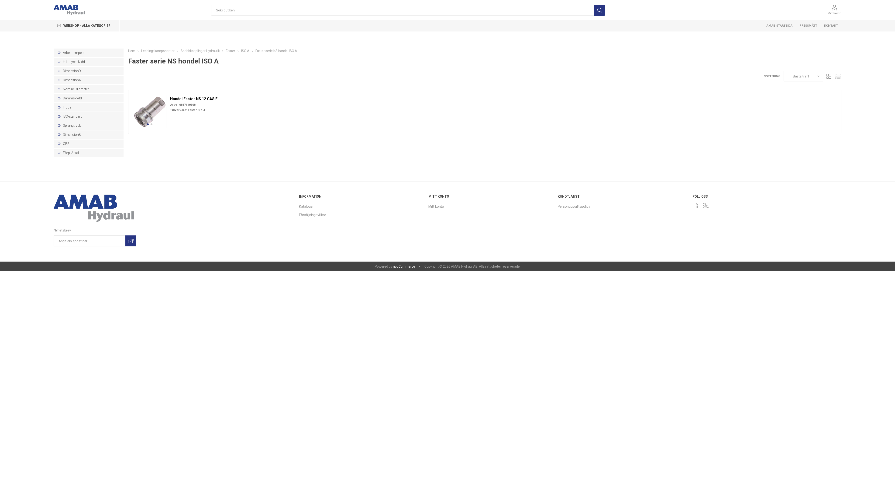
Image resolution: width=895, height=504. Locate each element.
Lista (837, 76)
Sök (599, 10)
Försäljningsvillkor (312, 215)
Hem (131, 51)
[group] (149, 111)
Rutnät (829, 76)
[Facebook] (697, 205)
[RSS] (706, 205)
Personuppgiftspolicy (574, 206)
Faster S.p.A (196, 110)
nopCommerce (404, 266)
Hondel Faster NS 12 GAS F (193, 99)
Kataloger (306, 206)
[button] (148, 124)
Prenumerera (130, 240)
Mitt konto (834, 13)
